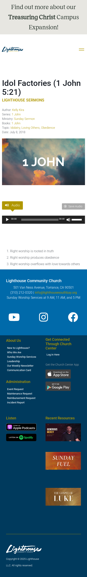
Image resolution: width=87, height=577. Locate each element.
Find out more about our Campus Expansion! (43, 17)
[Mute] (68, 220)
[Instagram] (43, 317)
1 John (16, 114)
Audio (15, 205)
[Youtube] (14, 317)
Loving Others (30, 128)
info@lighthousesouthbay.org (56, 292)
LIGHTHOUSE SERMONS (23, 100)
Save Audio (75, 206)
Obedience (48, 128)
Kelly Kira (18, 110)
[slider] (77, 219)
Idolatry (15, 128)
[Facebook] (73, 317)
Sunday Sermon (24, 119)
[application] (43, 220)
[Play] (7, 220)
